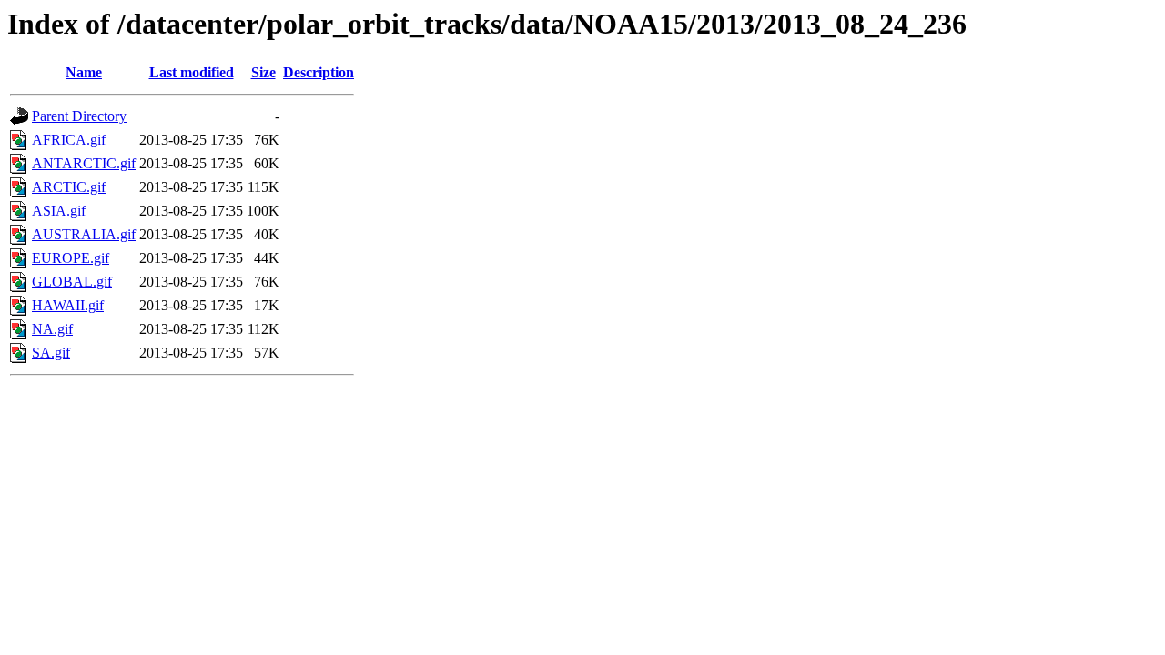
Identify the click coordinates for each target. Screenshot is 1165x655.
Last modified (191, 72)
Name (84, 72)
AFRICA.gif (69, 139)
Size (263, 72)
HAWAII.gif (68, 305)
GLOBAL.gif (72, 281)
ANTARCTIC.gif (84, 163)
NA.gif (52, 329)
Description (318, 72)
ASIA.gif (59, 210)
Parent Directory (79, 116)
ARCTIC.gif (69, 187)
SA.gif (51, 352)
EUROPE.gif (70, 258)
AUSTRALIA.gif (84, 234)
